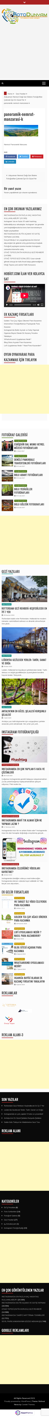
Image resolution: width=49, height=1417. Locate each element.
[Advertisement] (24, 54)
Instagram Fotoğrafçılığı (20, 732)
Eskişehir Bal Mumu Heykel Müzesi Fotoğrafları (29, 446)
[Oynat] (7, 305)
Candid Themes (28, 1404)
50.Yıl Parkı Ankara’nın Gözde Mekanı (20, 1321)
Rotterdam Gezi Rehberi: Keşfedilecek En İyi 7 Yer (24, 610)
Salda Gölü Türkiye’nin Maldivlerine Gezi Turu (22, 1122)
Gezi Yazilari (7, 604)
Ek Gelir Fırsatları (15, 892)
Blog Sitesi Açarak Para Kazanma (17, 342)
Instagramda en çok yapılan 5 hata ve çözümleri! (23, 770)
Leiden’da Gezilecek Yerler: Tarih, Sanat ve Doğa (24, 661)
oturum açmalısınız (29, 192)
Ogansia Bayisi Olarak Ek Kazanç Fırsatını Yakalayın (29, 979)
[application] (24, 295)
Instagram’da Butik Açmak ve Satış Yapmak (21, 330)
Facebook (11, 156)
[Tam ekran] (42, 305)
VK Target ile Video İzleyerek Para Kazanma (30, 903)
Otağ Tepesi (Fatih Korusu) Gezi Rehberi (24, 252)
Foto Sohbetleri (10, 1211)
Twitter (24, 156)
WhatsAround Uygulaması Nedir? (17, 339)
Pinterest (38, 156)
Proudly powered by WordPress (17, 1401)
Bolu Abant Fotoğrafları (28, 475)
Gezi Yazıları (11, 571)
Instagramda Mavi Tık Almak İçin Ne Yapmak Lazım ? (22, 822)
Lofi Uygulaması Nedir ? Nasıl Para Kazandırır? (22, 345)
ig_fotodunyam (10, 1224)
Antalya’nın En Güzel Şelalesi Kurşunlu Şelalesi (24, 712)
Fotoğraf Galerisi (15, 434)
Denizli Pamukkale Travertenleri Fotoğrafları (30, 461)
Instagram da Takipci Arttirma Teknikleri (23, 1315)
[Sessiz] (38, 305)
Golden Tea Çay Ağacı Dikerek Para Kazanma (22, 321)
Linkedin (10, 161)
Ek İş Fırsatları (19, 898)
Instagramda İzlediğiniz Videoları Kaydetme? (21, 870)
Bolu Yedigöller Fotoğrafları (23, 490)
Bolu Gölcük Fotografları (29, 504)
